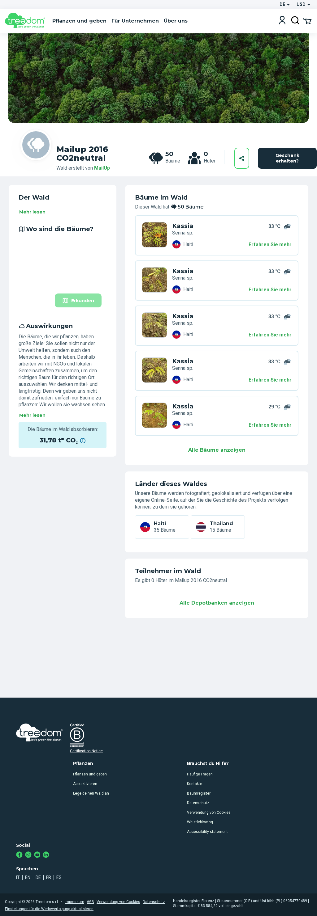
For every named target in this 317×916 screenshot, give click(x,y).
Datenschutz (198, 803)
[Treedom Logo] (26, 21)
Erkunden (82, 300)
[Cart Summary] (307, 21)
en (27, 877)
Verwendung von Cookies (209, 812)
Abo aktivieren (85, 784)
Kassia (182, 226)
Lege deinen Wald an (91, 793)
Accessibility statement (207, 831)
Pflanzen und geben (90, 774)
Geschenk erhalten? (287, 158)
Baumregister (199, 793)
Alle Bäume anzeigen (216, 450)
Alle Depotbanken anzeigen (217, 603)
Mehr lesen (32, 212)
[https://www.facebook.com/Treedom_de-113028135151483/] (19, 855)
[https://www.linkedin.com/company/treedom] (46, 855)
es (59, 877)
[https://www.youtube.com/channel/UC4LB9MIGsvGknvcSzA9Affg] (37, 855)
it (18, 877)
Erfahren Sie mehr (270, 244)
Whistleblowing (200, 822)
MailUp (102, 168)
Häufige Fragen (200, 774)
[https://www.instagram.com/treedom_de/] (28, 855)
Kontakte (194, 784)
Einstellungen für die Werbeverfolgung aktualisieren (49, 909)
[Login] (282, 21)
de (38, 877)
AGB (90, 902)
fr (48, 877)
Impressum (74, 902)
